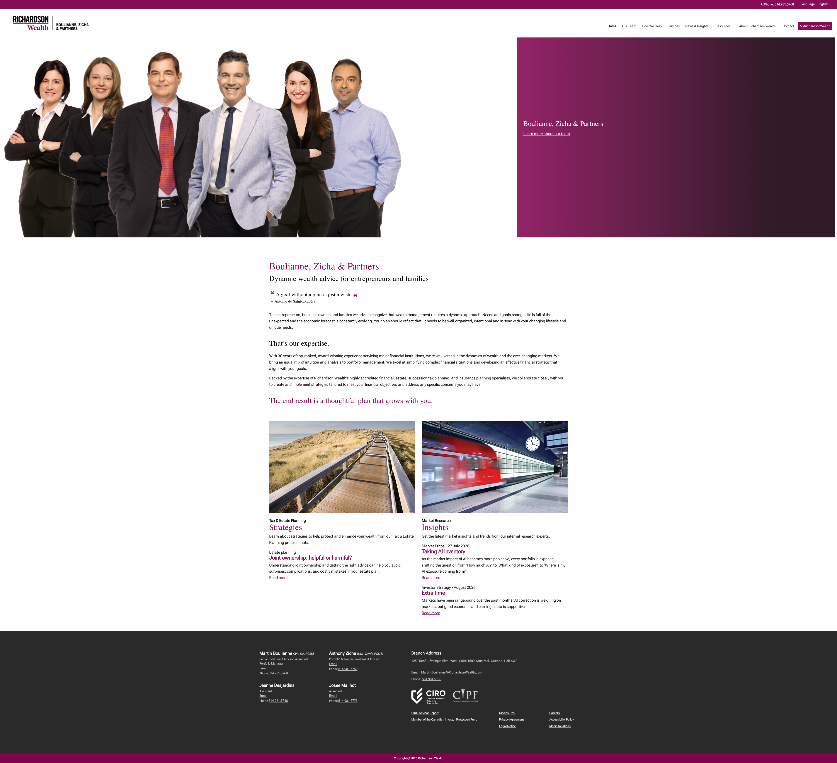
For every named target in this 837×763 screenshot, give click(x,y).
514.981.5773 (347, 701)
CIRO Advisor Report (425, 713)
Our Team (629, 26)
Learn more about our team (546, 133)
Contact (788, 26)
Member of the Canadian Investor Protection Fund (444, 719)
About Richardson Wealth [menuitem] (756, 27)
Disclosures (507, 713)
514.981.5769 (347, 669)
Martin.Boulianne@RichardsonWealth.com (451, 672)
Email (263, 668)
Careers (554, 713)
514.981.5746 (278, 701)
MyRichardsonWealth (815, 26)
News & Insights (696, 26)
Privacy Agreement (511, 719)
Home (612, 26)
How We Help (652, 26)
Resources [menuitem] (721, 27)
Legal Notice (507, 726)
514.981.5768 (784, 4)
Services (673, 26)
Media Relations (560, 726)
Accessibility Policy (561, 719)
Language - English (814, 4)
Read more (278, 577)
